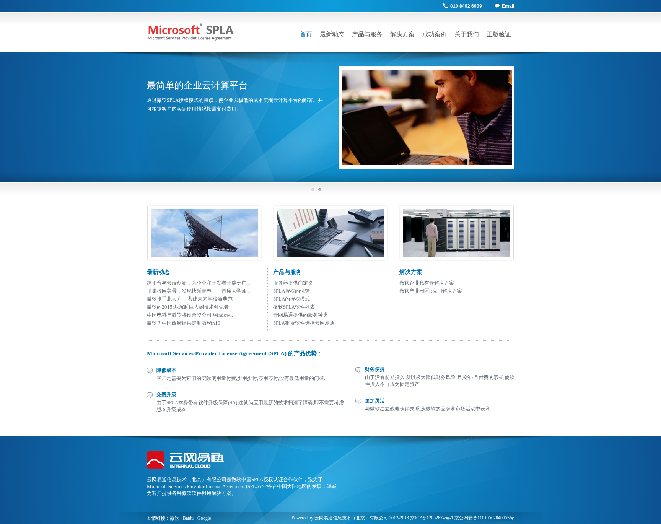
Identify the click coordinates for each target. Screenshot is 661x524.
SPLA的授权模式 (291, 299)
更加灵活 (375, 401)
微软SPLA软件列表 (294, 307)
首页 (306, 34)
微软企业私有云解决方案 (426, 283)
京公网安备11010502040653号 (484, 518)
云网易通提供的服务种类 (300, 315)
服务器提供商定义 (293, 283)
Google (204, 518)
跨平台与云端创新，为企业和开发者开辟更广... (198, 283)
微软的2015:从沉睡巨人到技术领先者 (188, 307)
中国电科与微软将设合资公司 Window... (190, 315)
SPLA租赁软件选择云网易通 (304, 323)
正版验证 (499, 34)
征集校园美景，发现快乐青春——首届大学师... (198, 291)
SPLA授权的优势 (291, 291)
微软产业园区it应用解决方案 (430, 291)
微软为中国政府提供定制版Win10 (183, 323)
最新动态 (332, 34)
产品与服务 (367, 34)
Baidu (188, 518)
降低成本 (166, 370)
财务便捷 (375, 369)
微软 (174, 518)
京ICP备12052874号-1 (431, 518)
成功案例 (434, 34)
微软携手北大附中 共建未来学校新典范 (190, 299)
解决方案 (402, 34)
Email (508, 6)
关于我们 (466, 34)
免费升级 (166, 394)
